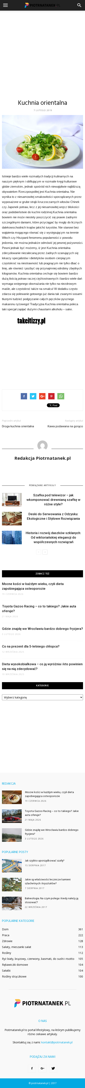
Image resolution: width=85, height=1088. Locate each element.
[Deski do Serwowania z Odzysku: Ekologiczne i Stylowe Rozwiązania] (12, 518)
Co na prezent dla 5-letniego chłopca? (31, 646)
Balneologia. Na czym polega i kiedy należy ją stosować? (51, 900)
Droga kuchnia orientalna (18, 426)
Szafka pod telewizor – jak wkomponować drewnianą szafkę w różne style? (53, 499)
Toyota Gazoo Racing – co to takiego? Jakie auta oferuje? (52, 813)
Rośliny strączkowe (14, 976)
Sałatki (6, 970)
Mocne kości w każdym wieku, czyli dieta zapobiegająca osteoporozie (49, 794)
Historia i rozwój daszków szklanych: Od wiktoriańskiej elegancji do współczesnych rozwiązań (53, 537)
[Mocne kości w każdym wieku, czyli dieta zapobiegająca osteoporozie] (12, 797)
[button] (79, 5)
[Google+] (42, 1068)
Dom (5, 929)
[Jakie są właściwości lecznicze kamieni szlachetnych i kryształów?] (12, 884)
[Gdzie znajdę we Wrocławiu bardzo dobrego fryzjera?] (12, 835)
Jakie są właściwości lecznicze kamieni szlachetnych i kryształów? (48, 881)
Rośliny (6, 953)
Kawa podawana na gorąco (65, 426)
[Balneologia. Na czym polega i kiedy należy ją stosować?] (12, 903)
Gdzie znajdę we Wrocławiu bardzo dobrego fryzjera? (42, 629)
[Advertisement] (42, 55)
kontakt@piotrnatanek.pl (57, 1042)
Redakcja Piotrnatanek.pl (42, 458)
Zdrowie (7, 941)
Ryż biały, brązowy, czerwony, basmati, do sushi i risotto (38, 959)
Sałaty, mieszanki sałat (16, 947)
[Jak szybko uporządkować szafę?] (12, 865)
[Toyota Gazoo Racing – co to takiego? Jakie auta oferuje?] (12, 816)
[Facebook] (32, 1068)
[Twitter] (53, 1068)
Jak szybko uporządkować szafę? (44, 861)
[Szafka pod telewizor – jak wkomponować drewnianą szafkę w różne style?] (12, 500)
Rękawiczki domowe (15, 964)
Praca (5, 935)
